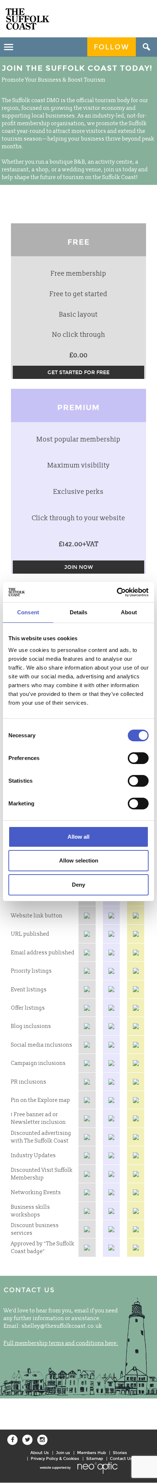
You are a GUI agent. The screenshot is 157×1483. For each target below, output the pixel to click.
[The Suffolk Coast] (27, 18)
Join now (78, 567)
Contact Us (121, 1458)
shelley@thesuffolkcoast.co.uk (62, 1326)
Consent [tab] (28, 612)
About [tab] (129, 612)
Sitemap (94, 1458)
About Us (39, 1452)
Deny (78, 885)
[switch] (138, 758)
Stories (120, 1452)
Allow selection (78, 860)
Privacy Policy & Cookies (55, 1458)
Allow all (78, 837)
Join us (63, 1452)
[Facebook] (12, 1440)
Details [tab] (79, 612)
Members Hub (91, 1452)
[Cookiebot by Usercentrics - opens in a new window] (117, 592)
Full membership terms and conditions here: (61, 1343)
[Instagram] (42, 1440)
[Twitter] (27, 1440)
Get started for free (78, 372)
